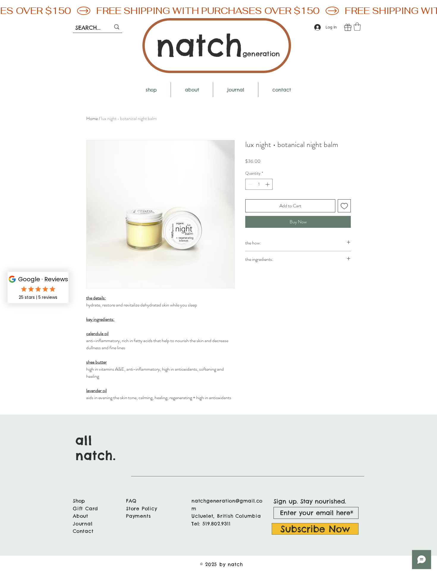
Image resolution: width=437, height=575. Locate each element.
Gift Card (85, 508)
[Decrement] (250, 184)
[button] (357, 27)
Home (92, 118)
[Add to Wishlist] (344, 205)
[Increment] (268, 184)
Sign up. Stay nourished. (309, 501)
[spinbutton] (259, 184)
